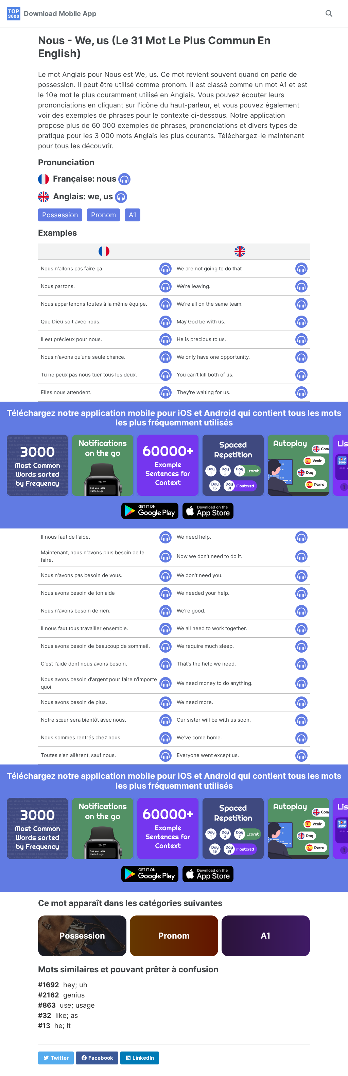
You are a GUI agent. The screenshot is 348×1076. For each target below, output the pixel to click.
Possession (60, 215)
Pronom (103, 215)
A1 (132, 215)
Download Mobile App (60, 14)
